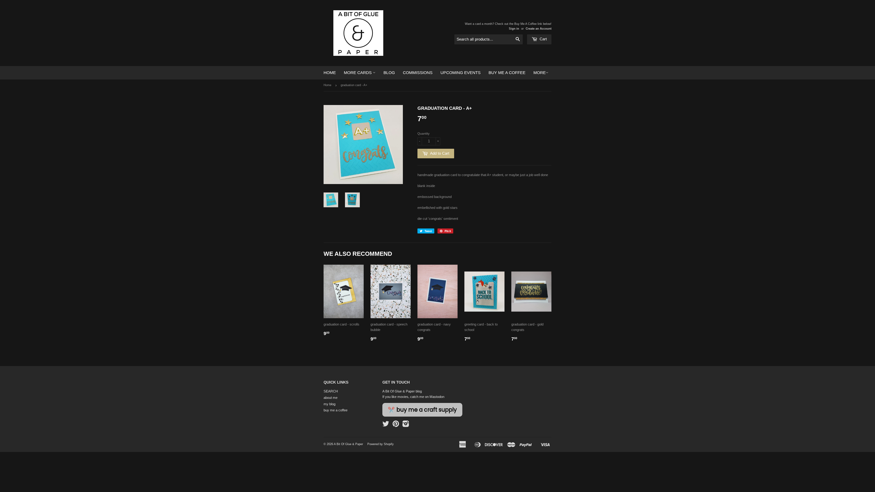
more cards (358, 72)
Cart (542, 39)
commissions (417, 72)
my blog (329, 404)
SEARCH (331, 391)
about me (330, 398)
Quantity (423, 133)
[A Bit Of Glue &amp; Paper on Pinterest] (395, 425)
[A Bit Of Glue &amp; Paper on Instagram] (405, 425)
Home (327, 85)
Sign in (514, 28)
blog (389, 72)
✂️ (422, 410)
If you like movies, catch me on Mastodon (413, 397)
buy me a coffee (507, 72)
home (330, 72)
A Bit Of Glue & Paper (348, 444)
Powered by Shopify (380, 444)
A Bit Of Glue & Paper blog (402, 391)
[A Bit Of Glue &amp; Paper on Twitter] (385, 425)
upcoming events (460, 72)
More (539, 72)
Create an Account (538, 28)
